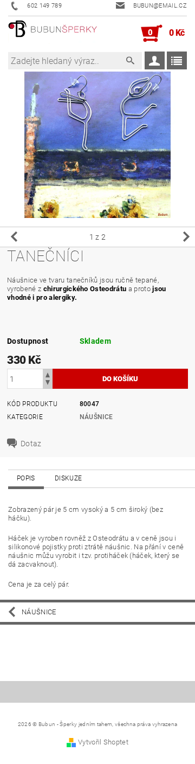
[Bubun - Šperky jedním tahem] (53, 34)
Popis (26, 478)
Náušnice (96, 417)
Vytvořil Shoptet (103, 742)
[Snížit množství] (48, 383)
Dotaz (31, 443)
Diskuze (68, 478)
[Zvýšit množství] (48, 374)
